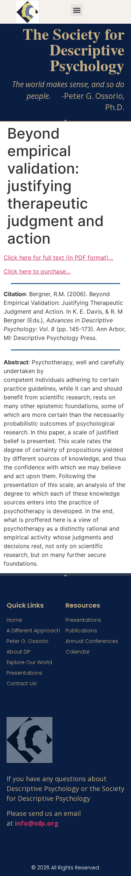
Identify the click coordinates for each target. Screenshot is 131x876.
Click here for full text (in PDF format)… (58, 257)
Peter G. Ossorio (27, 641)
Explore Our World (29, 662)
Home (14, 620)
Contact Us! (22, 683)
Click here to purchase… (37, 271)
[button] (77, 10)
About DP (18, 651)
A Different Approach (33, 630)
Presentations (24, 673)
